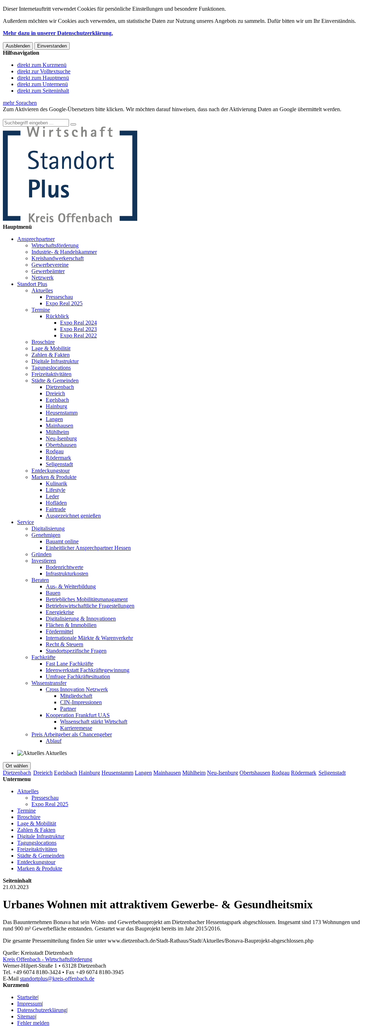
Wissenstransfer (48, 683)
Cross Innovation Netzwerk (77, 689)
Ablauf (53, 741)
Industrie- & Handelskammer (64, 252)
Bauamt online (62, 541)
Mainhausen (59, 426)
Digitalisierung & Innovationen (81, 619)
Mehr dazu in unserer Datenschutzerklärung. (58, 33)
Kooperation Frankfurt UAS (78, 715)
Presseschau (59, 297)
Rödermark (58, 458)
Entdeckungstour (50, 471)
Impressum (29, 1004)
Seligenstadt (59, 464)
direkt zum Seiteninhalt (43, 91)
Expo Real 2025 (64, 303)
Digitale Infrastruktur (55, 361)
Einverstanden (52, 46)
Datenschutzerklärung (41, 1010)
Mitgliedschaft (76, 696)
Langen (54, 419)
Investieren (43, 561)
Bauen (53, 593)
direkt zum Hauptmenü (43, 78)
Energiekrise (60, 612)
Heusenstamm (62, 413)
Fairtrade (56, 509)
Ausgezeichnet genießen (73, 516)
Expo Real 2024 (78, 323)
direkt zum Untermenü (42, 84)
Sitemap (26, 1016)
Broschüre (43, 342)
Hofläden (56, 503)
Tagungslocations (51, 368)
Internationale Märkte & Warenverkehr (89, 638)
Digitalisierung (48, 528)
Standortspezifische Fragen (76, 651)
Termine (40, 310)
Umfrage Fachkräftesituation (78, 676)
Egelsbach (57, 400)
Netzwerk (42, 278)
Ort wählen (17, 766)
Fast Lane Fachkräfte (69, 664)
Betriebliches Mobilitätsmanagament (87, 599)
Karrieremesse (76, 728)
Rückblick (57, 316)
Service (25, 522)
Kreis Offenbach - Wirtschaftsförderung (47, 959)
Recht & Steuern (64, 644)
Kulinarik (56, 483)
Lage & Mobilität (50, 348)
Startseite (27, 997)
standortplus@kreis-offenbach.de (57, 979)
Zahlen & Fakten (50, 355)
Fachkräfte (43, 657)
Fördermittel (59, 631)
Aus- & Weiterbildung (71, 586)
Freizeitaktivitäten (51, 374)
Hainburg (56, 406)
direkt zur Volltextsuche (43, 71)
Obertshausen (61, 445)
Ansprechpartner (36, 239)
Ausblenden (18, 46)
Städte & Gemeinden (55, 380)
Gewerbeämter (48, 271)
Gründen (41, 554)
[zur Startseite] (70, 220)
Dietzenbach (60, 387)
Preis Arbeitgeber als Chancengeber (71, 734)
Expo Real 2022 (78, 335)
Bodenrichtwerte (64, 567)
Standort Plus (32, 284)
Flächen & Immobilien (71, 625)
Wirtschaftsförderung (55, 245)
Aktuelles (42, 290)
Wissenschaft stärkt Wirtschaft (93, 722)
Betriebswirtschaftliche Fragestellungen (90, 606)
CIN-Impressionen (81, 702)
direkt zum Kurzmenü (41, 65)
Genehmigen (45, 535)
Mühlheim (57, 432)
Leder (52, 496)
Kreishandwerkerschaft (57, 258)
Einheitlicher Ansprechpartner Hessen (88, 548)
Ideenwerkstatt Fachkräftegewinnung (87, 670)
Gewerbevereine (50, 265)
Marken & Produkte (53, 477)
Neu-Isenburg (61, 438)
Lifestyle (55, 490)
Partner (68, 709)
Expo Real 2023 (78, 329)
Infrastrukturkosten (67, 574)
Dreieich (55, 393)
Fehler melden (33, 1023)
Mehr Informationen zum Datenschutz (46, 116)
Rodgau (55, 451)
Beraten (40, 580)
